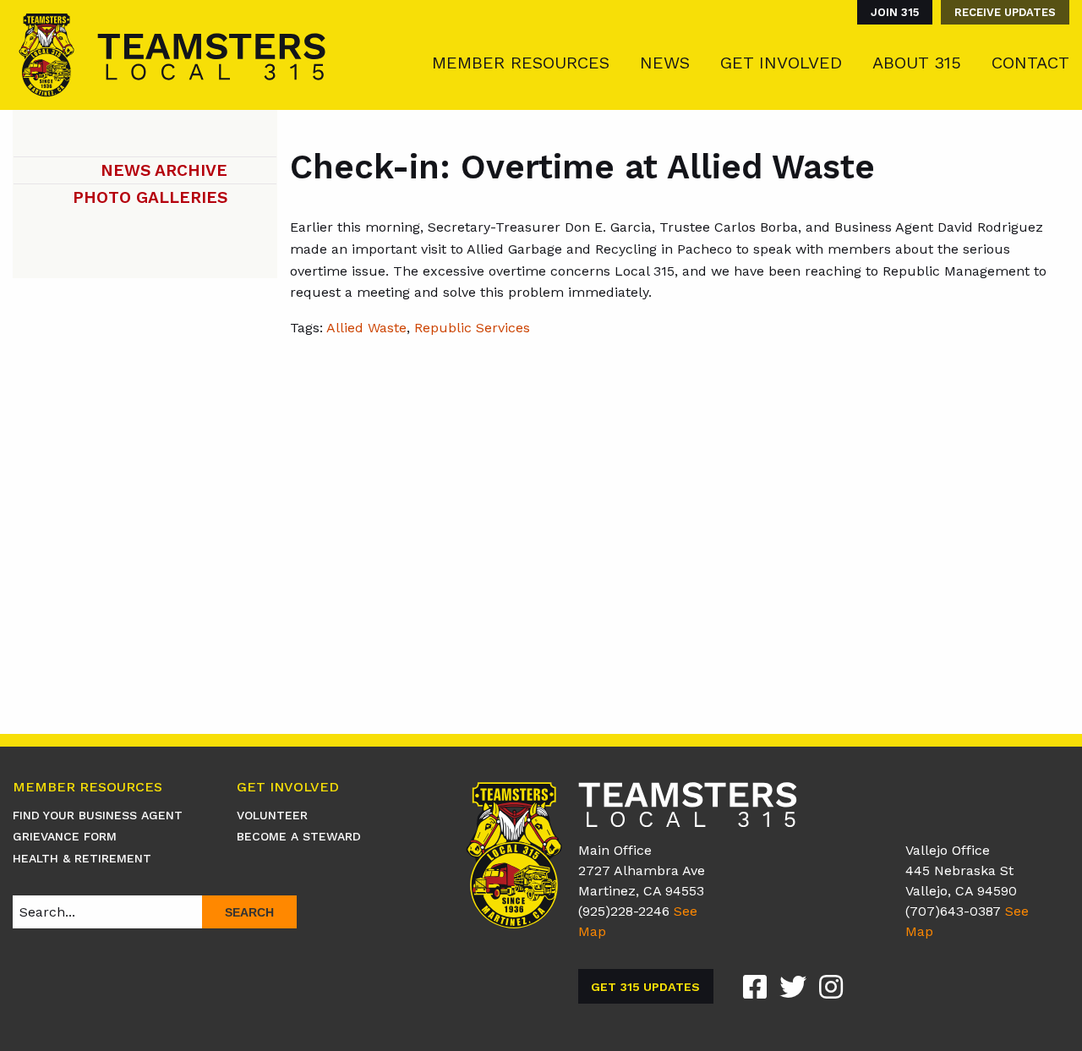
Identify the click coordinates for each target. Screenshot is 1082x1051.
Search (249, 912)
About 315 (916, 62)
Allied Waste (366, 328)
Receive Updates (1005, 12)
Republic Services (472, 328)
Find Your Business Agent (98, 815)
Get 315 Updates (645, 987)
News (665, 62)
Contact (1030, 62)
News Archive (164, 170)
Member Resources (520, 62)
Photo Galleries (150, 197)
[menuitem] (890, 12)
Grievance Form (65, 836)
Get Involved (781, 62)
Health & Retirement (82, 858)
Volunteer (272, 815)
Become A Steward (299, 836)
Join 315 (895, 12)
